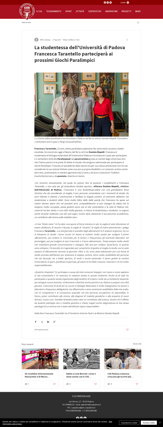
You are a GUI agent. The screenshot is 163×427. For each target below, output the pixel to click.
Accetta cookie (149, 422)
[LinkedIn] (110, 2)
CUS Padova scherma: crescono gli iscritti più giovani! (119, 375)
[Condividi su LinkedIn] (48, 322)
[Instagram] (108, 2)
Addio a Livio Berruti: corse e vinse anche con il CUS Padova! (81, 375)
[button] (138, 22)
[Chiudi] (159, 422)
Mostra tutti (137, 344)
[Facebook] (105, 2)
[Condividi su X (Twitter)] (42, 322)
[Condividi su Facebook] (35, 322)
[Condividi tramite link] (54, 322)
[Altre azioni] (127, 39)
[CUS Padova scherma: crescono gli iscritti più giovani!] (122, 359)
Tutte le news (26, 22)
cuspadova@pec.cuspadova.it (83, 407)
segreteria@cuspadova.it (91, 404)
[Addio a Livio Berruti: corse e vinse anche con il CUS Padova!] (81, 359)
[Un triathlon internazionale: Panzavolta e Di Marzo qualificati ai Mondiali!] (40, 359)
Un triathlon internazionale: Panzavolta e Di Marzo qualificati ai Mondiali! (39, 375)
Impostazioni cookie (129, 422)
